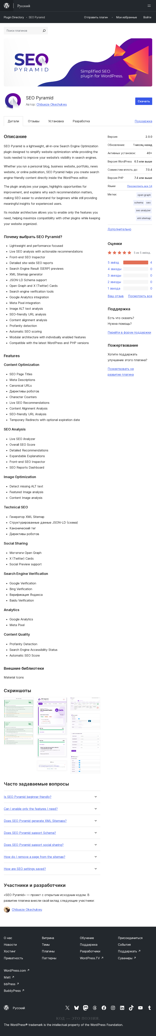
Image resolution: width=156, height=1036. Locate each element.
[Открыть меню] (150, 5)
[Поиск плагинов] (44, 30)
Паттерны (49, 958)
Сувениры (127, 958)
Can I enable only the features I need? (31, 809)
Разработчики (90, 951)
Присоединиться (130, 938)
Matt (9, 977)
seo (148, 202)
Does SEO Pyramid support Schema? (30, 833)
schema (138, 202)
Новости (10, 944)
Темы (46, 944)
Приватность (13, 958)
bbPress (11, 984)
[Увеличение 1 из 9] (29, 702)
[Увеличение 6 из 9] (95, 702)
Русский (19, 1008)
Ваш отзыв (116, 296)
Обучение (87, 938)
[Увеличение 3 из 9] (62, 702)
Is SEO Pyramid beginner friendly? (27, 797)
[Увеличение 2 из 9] (29, 726)
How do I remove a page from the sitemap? (34, 857)
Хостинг (10, 951)
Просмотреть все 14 (139, 186)
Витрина (48, 938)
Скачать (144, 101)
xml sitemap (144, 218)
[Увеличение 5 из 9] (62, 766)
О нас (8, 938)
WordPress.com (17, 970)
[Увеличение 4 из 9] (62, 743)
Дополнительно (119, 229)
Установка (56, 121)
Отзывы (33, 121)
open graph (144, 195)
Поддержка (143, 121)
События (124, 944)
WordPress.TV (92, 958)
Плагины (48, 951)
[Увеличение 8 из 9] (95, 738)
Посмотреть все (140, 296)
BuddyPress (14, 991)
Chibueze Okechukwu (52, 104)
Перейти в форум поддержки (129, 332)
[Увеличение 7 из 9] (95, 719)
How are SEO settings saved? (25, 869)
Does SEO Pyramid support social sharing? (34, 845)
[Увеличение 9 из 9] (95, 760)
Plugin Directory (14, 17)
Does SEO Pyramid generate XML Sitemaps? (35, 821)
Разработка (81, 121)
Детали (13, 121)
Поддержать (129, 951)
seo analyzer (143, 210)
